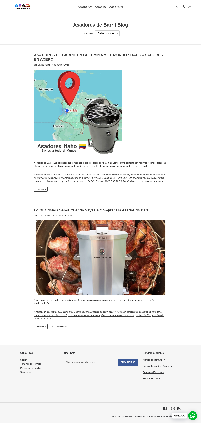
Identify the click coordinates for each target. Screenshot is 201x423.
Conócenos (25, 372)
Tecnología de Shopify (172, 416)
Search (23, 360)
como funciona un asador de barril (84, 315)
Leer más (41, 189)
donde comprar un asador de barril (146, 181)
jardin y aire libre (143, 315)
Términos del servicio (30, 364)
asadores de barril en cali (143, 174)
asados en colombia (43, 181)
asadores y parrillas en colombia (148, 178)
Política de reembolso (30, 368)
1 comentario (59, 326)
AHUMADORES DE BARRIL (61, 174)
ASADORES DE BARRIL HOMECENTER (111, 178)
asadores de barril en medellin (75, 178)
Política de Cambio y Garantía (157, 366)
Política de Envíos (151, 378)
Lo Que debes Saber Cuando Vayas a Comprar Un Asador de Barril (92, 210)
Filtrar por (87, 33)
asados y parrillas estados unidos (70, 181)
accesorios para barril (57, 312)
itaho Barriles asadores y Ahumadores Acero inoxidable (140, 416)
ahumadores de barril (79, 312)
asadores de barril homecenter (123, 312)
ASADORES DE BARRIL (88, 174)
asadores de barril (99, 312)
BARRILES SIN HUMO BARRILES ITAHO (108, 181)
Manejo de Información (154, 360)
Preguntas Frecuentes (153, 372)
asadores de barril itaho (150, 312)
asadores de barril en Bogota (115, 174)
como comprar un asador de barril (50, 315)
